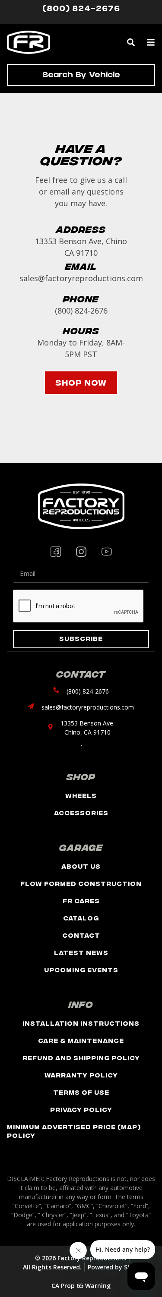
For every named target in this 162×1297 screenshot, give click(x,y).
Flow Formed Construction (81, 883)
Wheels (81, 795)
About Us (81, 866)
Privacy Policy (81, 1109)
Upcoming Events (81, 969)
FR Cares (81, 900)
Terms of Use (81, 1092)
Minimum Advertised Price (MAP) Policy (74, 1131)
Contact (81, 935)
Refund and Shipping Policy (81, 1057)
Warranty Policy (81, 1074)
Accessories (81, 812)
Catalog (81, 917)
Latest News (81, 952)
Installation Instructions (81, 1023)
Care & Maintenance (81, 1040)
